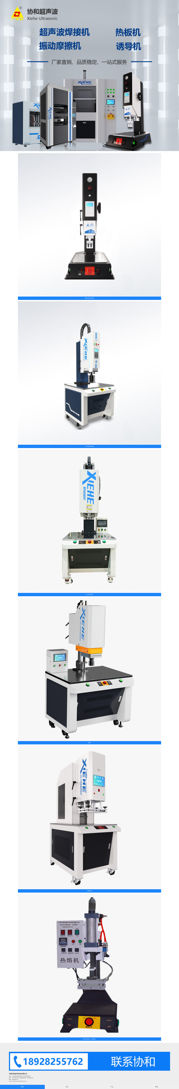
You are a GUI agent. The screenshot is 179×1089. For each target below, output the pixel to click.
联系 (156, 1087)
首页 (22, 1087)
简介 (67, 1087)
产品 (111, 1087)
